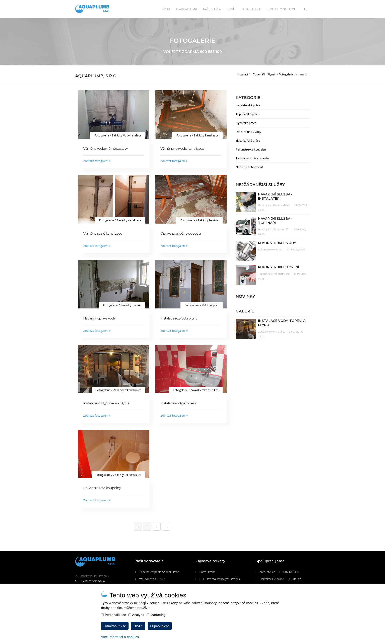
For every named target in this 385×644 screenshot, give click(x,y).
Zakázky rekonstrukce (127, 390)
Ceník (231, 9)
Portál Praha (207, 572)
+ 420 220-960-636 (92, 581)
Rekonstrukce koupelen (251, 149)
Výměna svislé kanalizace (102, 233)
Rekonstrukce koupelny (102, 488)
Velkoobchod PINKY (151, 579)
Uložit (138, 626)
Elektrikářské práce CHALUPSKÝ (280, 579)
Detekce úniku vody (248, 132)
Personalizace (115, 615)
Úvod (166, 9)
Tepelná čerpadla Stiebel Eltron (158, 572)
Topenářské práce (247, 114)
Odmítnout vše (115, 626)
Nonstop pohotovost (249, 167)
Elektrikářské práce (248, 140)
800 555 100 (211, 52)
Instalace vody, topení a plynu (106, 403)
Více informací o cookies (120, 637)
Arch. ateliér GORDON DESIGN (279, 572)
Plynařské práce (246, 123)
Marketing (158, 615)
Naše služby (212, 9)
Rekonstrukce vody (277, 243)
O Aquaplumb (186, 9)
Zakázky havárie (208, 220)
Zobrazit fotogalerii (96, 161)
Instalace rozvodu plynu (179, 318)
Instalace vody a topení (178, 403)
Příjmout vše (159, 626)
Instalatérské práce (248, 105)
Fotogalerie (251, 9)
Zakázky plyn (210, 305)
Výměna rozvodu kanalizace (182, 149)
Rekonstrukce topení (278, 267)
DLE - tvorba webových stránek (219, 579)
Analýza (138, 615)
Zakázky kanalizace (206, 135)
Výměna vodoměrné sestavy (105, 149)
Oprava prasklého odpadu (180, 233)
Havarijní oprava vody (99, 318)
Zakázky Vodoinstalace (126, 135)
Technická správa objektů (252, 158)
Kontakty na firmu (281, 9)
